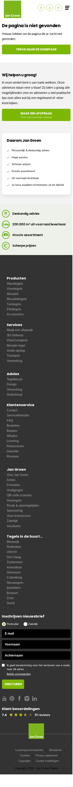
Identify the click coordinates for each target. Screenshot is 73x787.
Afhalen (12, 436)
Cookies (25, 755)
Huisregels (14, 500)
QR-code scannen (19, 495)
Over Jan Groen (17, 475)
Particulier (13, 623)
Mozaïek (12, 294)
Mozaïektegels (17, 299)
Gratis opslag (16, 350)
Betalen (12, 430)
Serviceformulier (18, 415)
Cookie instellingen (47, 760)
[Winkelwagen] (58, 7)
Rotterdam (14, 546)
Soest (11, 603)
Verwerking (14, 360)
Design (12, 384)
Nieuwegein (15, 582)
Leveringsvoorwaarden (29, 750)
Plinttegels (14, 309)
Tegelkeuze (15, 379)
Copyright (24, 760)
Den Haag (14, 557)
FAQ (10, 420)
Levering (13, 441)
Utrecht (12, 551)
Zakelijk (12, 520)
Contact (12, 410)
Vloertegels (14, 288)
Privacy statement (46, 755)
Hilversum (14, 572)
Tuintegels (14, 304)
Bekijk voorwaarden (19, 673)
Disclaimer (55, 750)
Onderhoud (14, 394)
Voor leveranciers (19, 515)
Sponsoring (15, 510)
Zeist (10, 598)
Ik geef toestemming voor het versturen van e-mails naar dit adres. (38, 669)
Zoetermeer (15, 562)
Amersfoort (14, 567)
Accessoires (15, 314)
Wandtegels (15, 283)
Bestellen (13, 425)
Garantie (13, 451)
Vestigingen (15, 490)
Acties (11, 480)
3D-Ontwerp (15, 335)
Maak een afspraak (20, 330)
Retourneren (15, 446)
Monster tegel (16, 345)
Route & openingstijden (23, 505)
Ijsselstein (13, 587)
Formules (13, 485)
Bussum (12, 593)
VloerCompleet (17, 340)
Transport (13, 355)
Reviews (13, 456)
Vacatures (13, 526)
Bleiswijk (13, 541)
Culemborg (14, 577)
